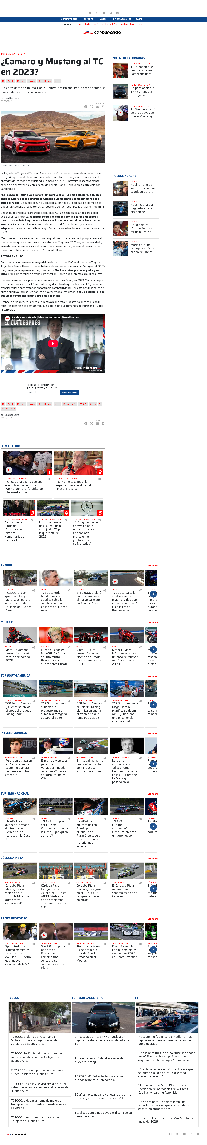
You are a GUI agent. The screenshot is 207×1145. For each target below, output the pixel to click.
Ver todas (153, 565)
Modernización (69, 404)
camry (57, 81)
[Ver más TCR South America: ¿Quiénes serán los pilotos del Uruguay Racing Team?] (20, 688)
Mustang (21, 81)
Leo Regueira (12, 98)
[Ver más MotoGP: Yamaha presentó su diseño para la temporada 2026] (20, 635)
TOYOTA (83, 404)
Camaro (31, 81)
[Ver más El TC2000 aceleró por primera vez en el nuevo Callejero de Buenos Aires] (91, 578)
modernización (8, 408)
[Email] (117, 13)
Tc (100, 404)
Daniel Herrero (45, 81)
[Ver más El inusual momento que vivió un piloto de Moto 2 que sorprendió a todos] (91, 746)
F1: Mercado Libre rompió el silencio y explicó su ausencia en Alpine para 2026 (110, 24)
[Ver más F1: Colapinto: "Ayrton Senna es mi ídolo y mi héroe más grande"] (120, 228)
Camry (93, 404)
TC (3, 81)
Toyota (11, 81)
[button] (70, 19)
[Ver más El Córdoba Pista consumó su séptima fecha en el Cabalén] (127, 871)
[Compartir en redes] (48, 479)
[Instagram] (110, 13)
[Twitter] (96, 13)
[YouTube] (103, 13)
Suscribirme (69, 392)
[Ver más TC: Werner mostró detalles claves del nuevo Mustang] (120, 113)
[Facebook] (89, 13)
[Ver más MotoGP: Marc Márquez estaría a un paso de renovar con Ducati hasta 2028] (127, 635)
